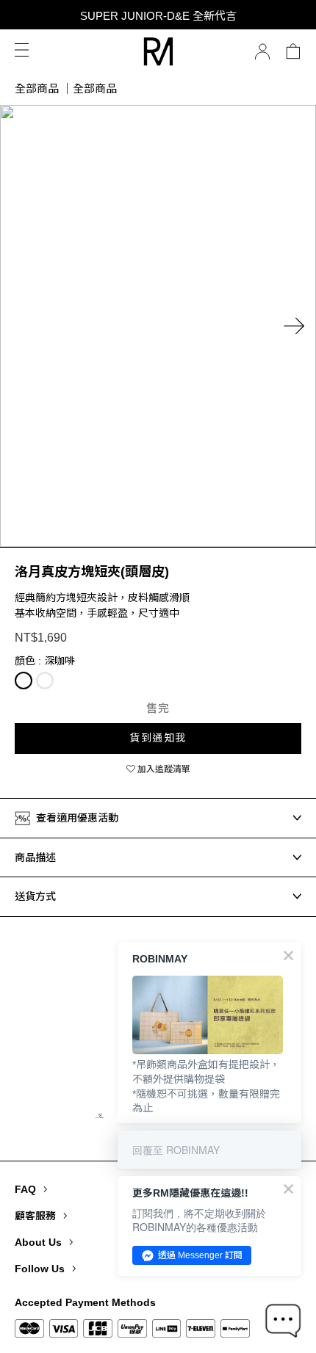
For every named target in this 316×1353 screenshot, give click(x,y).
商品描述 (35, 857)
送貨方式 (35, 896)
